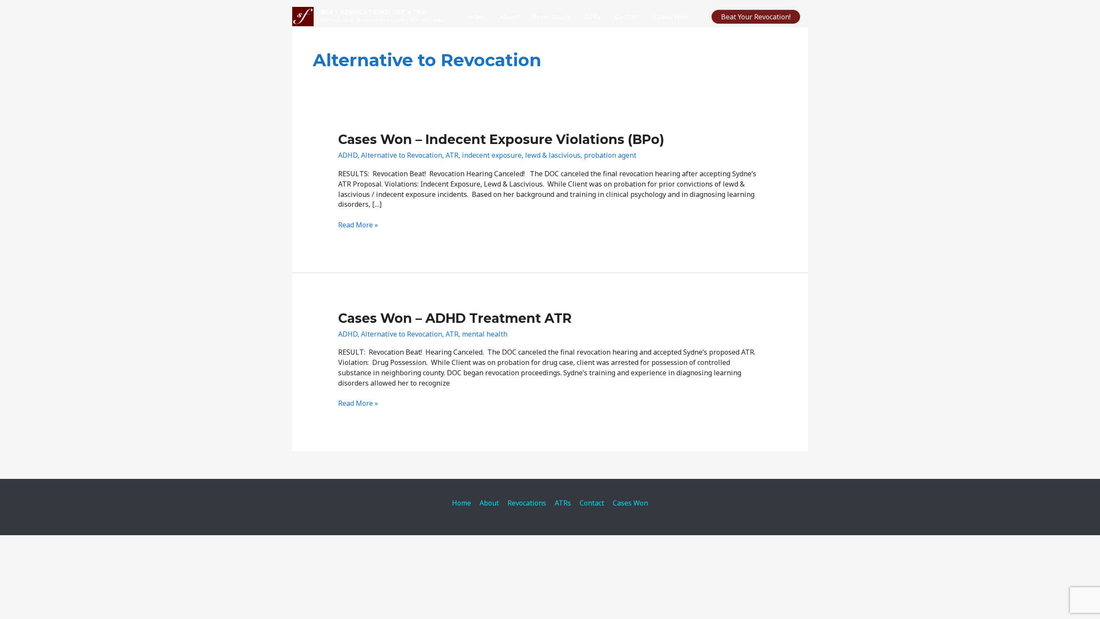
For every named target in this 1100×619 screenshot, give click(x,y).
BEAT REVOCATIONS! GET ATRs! (373, 12)
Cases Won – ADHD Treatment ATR (454, 318)
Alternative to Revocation (401, 155)
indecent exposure (492, 155)
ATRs (593, 16)
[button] (756, 17)
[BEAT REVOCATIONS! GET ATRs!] (303, 16)
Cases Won (670, 16)
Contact (627, 16)
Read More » (358, 225)
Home (476, 16)
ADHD (348, 155)
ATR (452, 155)
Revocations (551, 16)
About (509, 16)
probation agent (610, 155)
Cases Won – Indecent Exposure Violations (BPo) (501, 139)
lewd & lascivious (553, 155)
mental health (484, 334)
